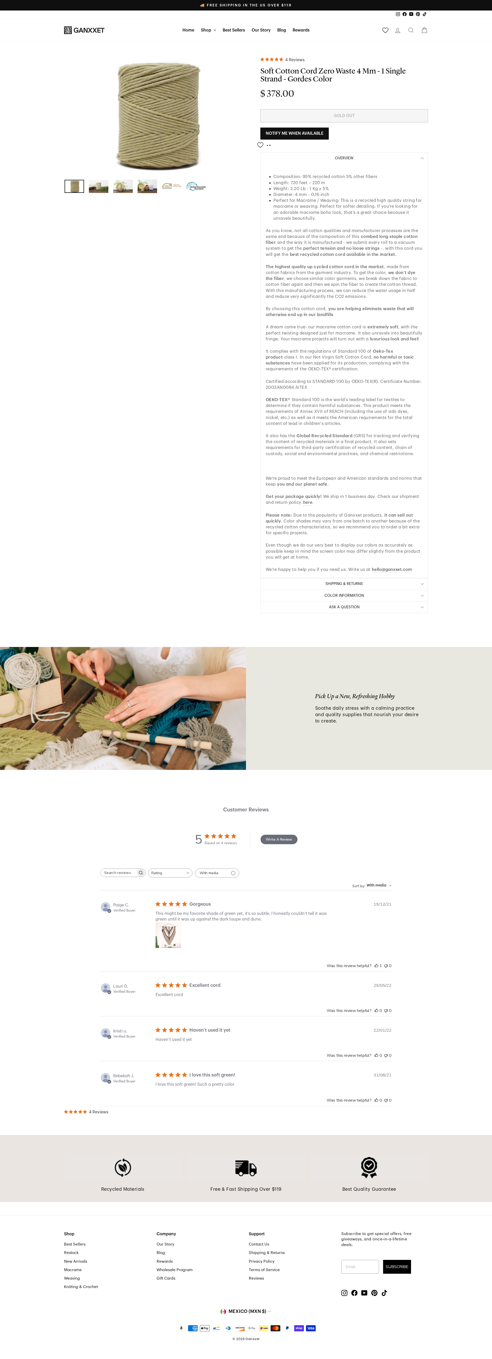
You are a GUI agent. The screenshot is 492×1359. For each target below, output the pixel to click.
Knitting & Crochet (81, 1287)
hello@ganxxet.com (392, 569)
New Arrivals (75, 1261)
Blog (281, 30)
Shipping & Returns (267, 1253)
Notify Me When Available (294, 133)
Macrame (73, 1270)
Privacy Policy (261, 1261)
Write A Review (279, 839)
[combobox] (170, 873)
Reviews (256, 1278)
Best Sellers (234, 30)
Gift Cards (166, 1278)
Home (188, 30)
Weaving (72, 1278)
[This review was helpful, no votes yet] (376, 1010)
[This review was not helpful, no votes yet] (386, 966)
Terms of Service (264, 1270)
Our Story (261, 30)
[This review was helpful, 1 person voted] (376, 966)
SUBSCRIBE (397, 1267)
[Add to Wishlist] (265, 143)
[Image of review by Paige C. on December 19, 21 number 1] (168, 935)
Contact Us (259, 1244)
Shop (206, 30)
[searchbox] (118, 873)
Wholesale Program (175, 1270)
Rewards (301, 30)
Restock (71, 1253)
